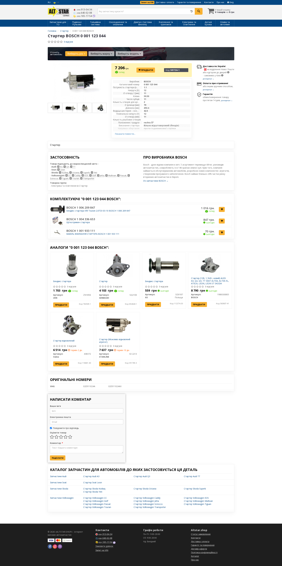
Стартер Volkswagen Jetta (146, 501)
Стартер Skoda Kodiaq (94, 488)
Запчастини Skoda (59, 488)
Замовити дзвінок (104, 546)
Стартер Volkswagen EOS (196, 497)
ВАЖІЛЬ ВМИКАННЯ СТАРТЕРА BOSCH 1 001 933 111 (92, 233)
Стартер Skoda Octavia (145, 488)
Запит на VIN (147, 2)
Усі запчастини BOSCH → (155, 180)
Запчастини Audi (58, 476)
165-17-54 (85, 16)
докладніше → (208, 79)
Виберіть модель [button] (129, 53)
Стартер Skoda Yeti (92, 491)
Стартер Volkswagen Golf (95, 501)
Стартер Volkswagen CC (95, 497)
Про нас (220, 2)
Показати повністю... (125, 133)
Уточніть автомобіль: (56, 53)
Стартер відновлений (63, 340)
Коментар (56, 443)
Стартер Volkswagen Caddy (147, 497)
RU (49, 2)
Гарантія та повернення (189, 2)
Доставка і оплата (165, 2)
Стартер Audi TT (192, 476)
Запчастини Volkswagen (62, 497)
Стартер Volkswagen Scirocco (148, 504)
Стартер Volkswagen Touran (97, 507)
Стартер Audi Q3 (142, 476)
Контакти (209, 2)
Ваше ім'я (55, 406)
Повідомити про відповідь (66, 428)
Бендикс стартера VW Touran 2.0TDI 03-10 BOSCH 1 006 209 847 (98, 210)
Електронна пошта (60, 417)
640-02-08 (84, 12)
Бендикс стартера (62, 281)
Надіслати (57, 457)
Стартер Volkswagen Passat (97, 504)
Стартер (103, 281)
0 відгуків (68, 41)
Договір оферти (199, 548)
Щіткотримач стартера (78, 222)
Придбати (146, 70)
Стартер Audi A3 (91, 476)
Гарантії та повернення (202, 545)
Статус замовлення (200, 534)
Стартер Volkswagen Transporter (150, 507)
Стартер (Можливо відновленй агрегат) (114, 340)
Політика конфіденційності (204, 552)
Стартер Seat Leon (92, 482)
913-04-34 (84, 9)
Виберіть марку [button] (101, 53)
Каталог (195, 556)
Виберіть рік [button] (75, 53)
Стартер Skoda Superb (195, 488)
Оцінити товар (58, 432)
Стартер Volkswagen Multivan (198, 501)
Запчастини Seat (58, 482)
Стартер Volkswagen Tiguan (197, 504)
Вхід (231, 2)
